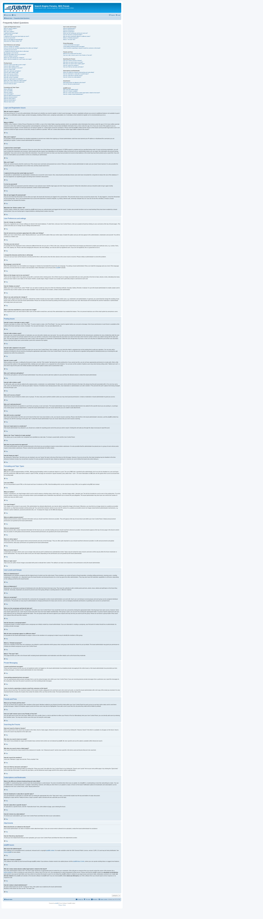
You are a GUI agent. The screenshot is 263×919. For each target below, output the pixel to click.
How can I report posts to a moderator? (14, 79)
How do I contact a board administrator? (73, 94)
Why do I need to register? (10, 28)
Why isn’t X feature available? (70, 91)
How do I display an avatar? (11, 56)
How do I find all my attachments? (71, 84)
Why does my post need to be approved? (14, 82)
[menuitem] (14, 15)
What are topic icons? (9, 101)
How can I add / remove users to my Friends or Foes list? (77, 55)
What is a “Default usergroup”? (70, 37)
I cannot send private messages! (71, 44)
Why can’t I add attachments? (11, 75)
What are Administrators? (69, 28)
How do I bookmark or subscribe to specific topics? (76, 73)
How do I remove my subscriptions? (72, 77)
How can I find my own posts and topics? (73, 66)
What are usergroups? (68, 31)
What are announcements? (10, 97)
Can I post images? (9, 93)
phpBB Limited (50, 850)
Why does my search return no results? (73, 62)
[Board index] (19, 7)
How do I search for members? (71, 65)
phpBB (58, 267)
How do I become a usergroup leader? (72, 34)
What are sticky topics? (10, 98)
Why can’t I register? (9, 31)
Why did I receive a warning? (11, 77)
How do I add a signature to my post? (13, 67)
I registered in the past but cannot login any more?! (16, 36)
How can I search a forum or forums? (72, 60)
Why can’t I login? (8, 34)
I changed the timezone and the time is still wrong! (16, 51)
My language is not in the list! (11, 52)
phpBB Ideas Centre (78, 861)
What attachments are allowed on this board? (74, 82)
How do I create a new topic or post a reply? (15, 64)
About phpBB (7, 852)
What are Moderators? (68, 30)
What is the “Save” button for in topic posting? (15, 80)
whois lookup (7, 872)
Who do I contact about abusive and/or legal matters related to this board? (81, 92)
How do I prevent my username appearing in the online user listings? (21, 48)
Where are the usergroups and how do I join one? (75, 33)
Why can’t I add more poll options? (12, 71)
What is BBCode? (8, 89)
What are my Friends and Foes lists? (72, 53)
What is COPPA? (8, 30)
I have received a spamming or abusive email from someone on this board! (81, 48)
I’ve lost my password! (9, 37)
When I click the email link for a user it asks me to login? (18, 59)
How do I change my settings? (11, 46)
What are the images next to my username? (15, 54)
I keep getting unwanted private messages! (74, 46)
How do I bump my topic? (10, 83)
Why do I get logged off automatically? (13, 39)
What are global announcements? (12, 95)
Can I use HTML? (8, 90)
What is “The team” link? (69, 39)
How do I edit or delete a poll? (11, 72)
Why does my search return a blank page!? (74, 63)
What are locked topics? (10, 100)
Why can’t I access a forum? (11, 74)
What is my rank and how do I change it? (14, 57)
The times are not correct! (10, 49)
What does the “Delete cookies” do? (13, 41)
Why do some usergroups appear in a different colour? (76, 36)
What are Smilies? (8, 92)
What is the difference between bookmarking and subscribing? (78, 72)
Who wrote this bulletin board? (70, 89)
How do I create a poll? (9, 69)
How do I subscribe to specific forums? (73, 75)
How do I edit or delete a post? (11, 66)
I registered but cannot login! (11, 33)
